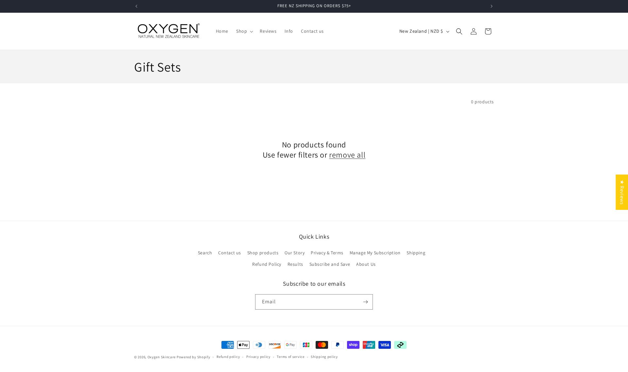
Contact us (229, 253)
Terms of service (290, 356)
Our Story (295, 253)
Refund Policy (266, 264)
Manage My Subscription (375, 253)
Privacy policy (258, 356)
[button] (244, 31)
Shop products (263, 253)
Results (295, 264)
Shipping (416, 253)
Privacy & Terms (327, 253)
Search (205, 253)
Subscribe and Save (329, 264)
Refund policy (228, 356)
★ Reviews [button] (622, 192)
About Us (366, 264)
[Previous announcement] (136, 6)
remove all (347, 155)
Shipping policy (324, 356)
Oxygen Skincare (162, 357)
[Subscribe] (365, 302)
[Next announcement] (491, 6)
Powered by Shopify (193, 357)
